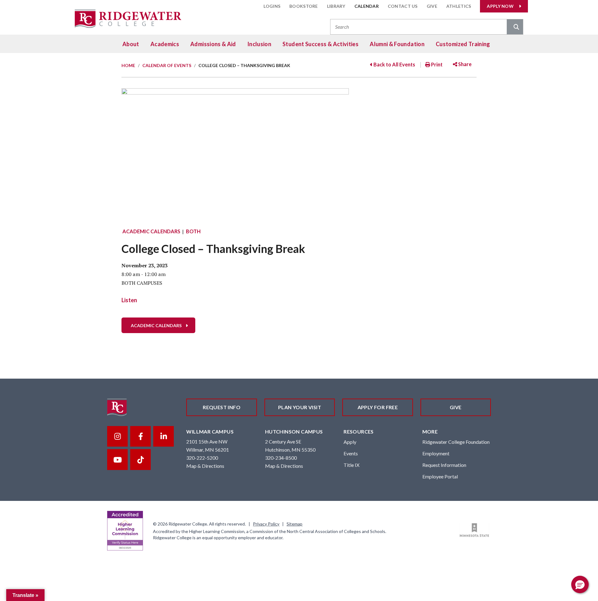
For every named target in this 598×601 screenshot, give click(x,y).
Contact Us (403, 6)
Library (336, 6)
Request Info (221, 407)
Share (464, 64)
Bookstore (303, 6)
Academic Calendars (151, 231)
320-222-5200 (202, 458)
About (130, 44)
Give (432, 6)
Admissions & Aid (213, 44)
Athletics (458, 6)
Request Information (444, 465)
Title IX (351, 465)
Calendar (366, 6)
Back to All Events (394, 64)
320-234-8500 (281, 458)
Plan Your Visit (299, 407)
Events (351, 453)
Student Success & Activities (320, 44)
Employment (435, 453)
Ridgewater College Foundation (456, 442)
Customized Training (463, 44)
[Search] (515, 27)
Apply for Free (378, 407)
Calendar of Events (166, 65)
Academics (164, 44)
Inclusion (259, 44)
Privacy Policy (266, 523)
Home (128, 65)
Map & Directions (205, 466)
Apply (350, 442)
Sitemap (294, 523)
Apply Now (500, 6)
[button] (580, 584)
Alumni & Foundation (397, 44)
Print (436, 64)
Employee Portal (440, 476)
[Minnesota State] (474, 530)
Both (193, 231)
